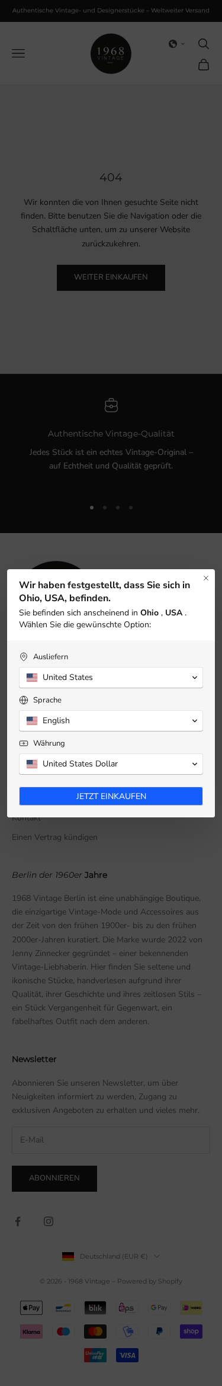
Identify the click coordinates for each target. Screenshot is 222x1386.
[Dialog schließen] (206, 578)
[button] (111, 677)
